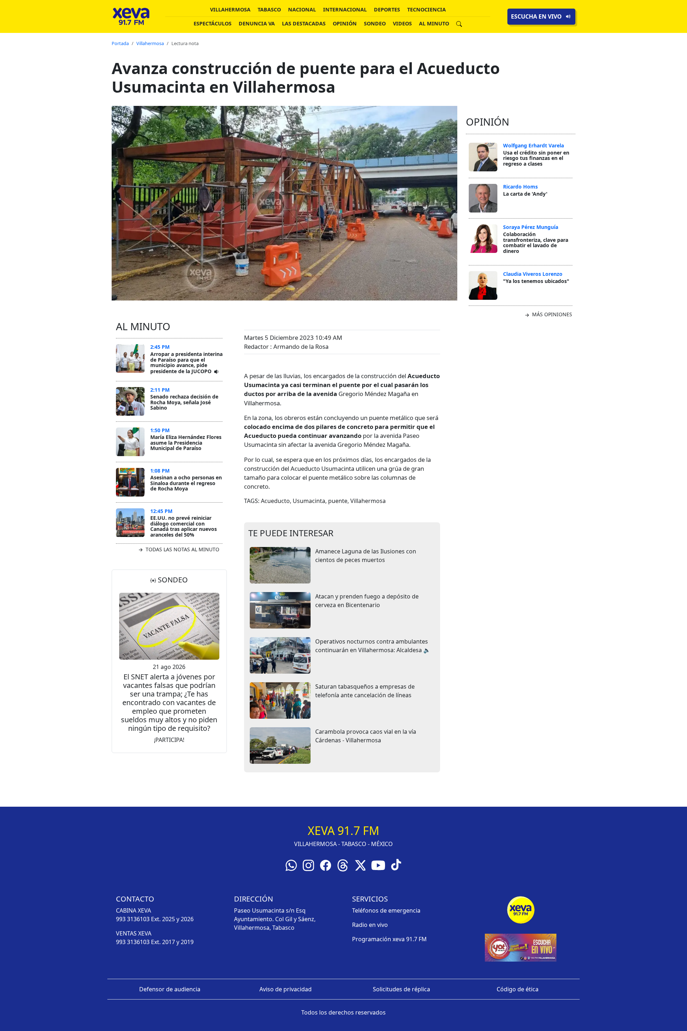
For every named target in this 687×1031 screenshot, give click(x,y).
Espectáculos (213, 23)
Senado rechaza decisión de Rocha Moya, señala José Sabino (184, 402)
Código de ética (518, 989)
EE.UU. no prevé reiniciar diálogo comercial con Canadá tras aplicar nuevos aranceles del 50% (183, 526)
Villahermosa (230, 9)
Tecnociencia (426, 9)
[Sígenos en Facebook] (325, 865)
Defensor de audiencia (169, 989)
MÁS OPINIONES (551, 314)
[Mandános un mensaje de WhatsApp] (291, 865)
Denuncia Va (257, 23)
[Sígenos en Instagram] (308, 865)
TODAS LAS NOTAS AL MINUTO (181, 549)
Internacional (345, 9)
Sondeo (375, 23)
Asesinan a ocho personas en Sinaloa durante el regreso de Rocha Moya (186, 483)
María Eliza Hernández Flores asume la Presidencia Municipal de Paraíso (185, 442)
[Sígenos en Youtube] (378, 865)
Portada (120, 43)
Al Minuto (434, 23)
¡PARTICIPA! (169, 740)
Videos (402, 23)
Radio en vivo (370, 925)
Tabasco (269, 9)
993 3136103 (133, 919)
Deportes (387, 9)
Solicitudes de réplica (401, 989)
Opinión (345, 23)
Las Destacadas (304, 23)
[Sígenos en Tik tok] (396, 864)
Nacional (302, 9)
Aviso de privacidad (285, 989)
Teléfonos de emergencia (386, 910)
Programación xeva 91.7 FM (389, 939)
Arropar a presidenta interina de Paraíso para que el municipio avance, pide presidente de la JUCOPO (186, 363)
